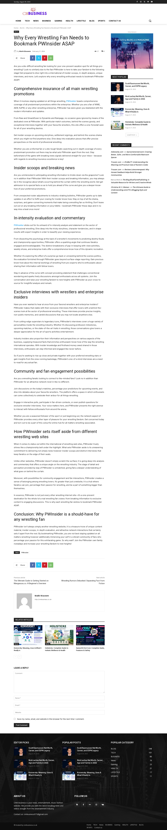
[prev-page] (15, 656)
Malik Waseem (25, 51)
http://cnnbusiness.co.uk (43, 599)
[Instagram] (140, 1)
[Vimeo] (148, 1)
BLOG (22, 28)
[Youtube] (151, 1)
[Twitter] (144, 1)
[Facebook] (137, 1)
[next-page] (19, 656)
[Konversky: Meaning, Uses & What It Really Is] (28, 635)
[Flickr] (89, 804)
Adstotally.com (117, 152)
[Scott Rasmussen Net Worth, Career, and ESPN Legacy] (117, 86)
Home (16, 28)
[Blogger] (77, 804)
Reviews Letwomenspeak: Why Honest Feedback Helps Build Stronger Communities (130, 172)
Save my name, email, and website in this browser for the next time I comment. (50, 719)
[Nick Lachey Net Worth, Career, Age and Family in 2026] (117, 99)
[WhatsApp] (50, 58)
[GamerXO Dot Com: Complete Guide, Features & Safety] (90, 635)
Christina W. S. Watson (120, 187)
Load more (131, 135)
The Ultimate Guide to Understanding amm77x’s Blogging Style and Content (130, 190)
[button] (150, 21)
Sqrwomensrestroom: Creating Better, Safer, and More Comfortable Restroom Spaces (131, 154)
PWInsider (71, 101)
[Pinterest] (44, 58)
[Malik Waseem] (15, 51)
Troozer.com (116, 162)
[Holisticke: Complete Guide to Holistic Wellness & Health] (59, 635)
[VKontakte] (102, 804)
